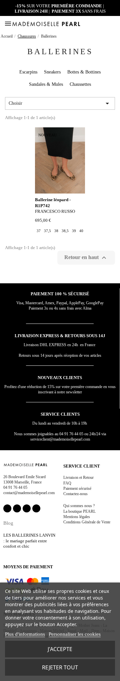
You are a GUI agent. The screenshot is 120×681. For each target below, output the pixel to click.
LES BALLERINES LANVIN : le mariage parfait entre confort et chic (29, 541)
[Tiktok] (36, 508)
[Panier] (114, 23)
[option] (38, 230)
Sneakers (52, 71)
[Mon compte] (99, 24)
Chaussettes (80, 84)
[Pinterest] (27, 508)
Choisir (60, 103)
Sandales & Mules (46, 84)
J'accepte (60, 649)
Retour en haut (86, 258)
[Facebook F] (7, 508)
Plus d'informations (25, 634)
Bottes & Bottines (84, 71)
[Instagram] (17, 508)
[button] (106, 24)
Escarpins (28, 71)
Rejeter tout (60, 667)
